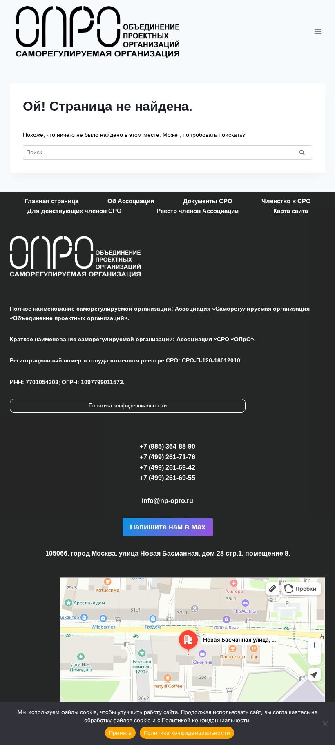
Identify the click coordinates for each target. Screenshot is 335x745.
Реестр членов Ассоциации (197, 210)
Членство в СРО (286, 201)
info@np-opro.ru (167, 500)
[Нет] (325, 723)
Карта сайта (290, 210)
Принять (120, 732)
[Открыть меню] (317, 31)
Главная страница (51, 201)
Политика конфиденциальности (128, 406)
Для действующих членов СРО (74, 210)
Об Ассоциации (130, 201)
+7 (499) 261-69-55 (167, 477)
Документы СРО (207, 201)
